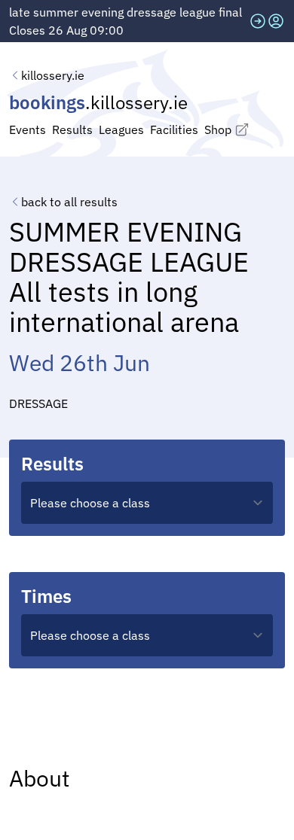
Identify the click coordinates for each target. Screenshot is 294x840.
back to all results (69, 201)
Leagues (121, 129)
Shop (217, 129)
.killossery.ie (98, 102)
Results (72, 129)
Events (27, 129)
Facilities (174, 129)
